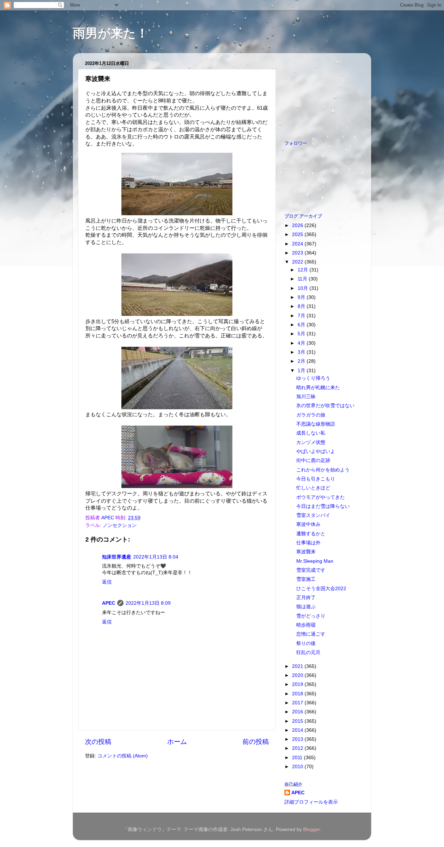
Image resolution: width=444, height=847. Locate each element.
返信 (107, 582)
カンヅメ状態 (310, 442)
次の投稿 (98, 741)
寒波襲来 (306, 551)
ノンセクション (120, 525)
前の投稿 (255, 741)
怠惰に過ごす (310, 634)
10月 (303, 288)
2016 (298, 711)
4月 (302, 343)
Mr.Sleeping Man (314, 561)
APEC (108, 603)
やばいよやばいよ (315, 451)
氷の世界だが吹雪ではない (325, 405)
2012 (298, 748)
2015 (298, 721)
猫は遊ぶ (306, 606)
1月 (302, 370)
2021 (298, 666)
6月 (302, 324)
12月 (303, 269)
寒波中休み (308, 524)
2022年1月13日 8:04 (155, 557)
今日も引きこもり (315, 478)
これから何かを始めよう (323, 469)
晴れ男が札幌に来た (318, 387)
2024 (298, 243)
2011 (298, 757)
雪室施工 (306, 579)
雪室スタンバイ (313, 515)
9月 (302, 297)
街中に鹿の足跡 (313, 460)
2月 (302, 361)
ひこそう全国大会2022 (321, 588)
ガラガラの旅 (310, 415)
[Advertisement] (319, 93)
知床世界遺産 (116, 557)
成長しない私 (310, 433)
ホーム (177, 741)
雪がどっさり (310, 616)
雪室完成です (310, 570)
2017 (298, 702)
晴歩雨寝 (306, 625)
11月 (303, 279)
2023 (298, 252)
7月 (302, 315)
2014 (298, 730)
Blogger (311, 829)
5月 (302, 333)
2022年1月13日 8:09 (148, 603)
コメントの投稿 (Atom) (122, 755)
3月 (302, 352)
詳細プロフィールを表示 (311, 802)
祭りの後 (306, 643)
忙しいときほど (313, 487)
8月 (302, 306)
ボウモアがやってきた (320, 497)
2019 (298, 684)
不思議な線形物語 (315, 424)
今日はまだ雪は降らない (323, 506)
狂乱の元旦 (308, 652)
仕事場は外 (308, 542)
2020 (298, 675)
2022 (298, 262)
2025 (298, 234)
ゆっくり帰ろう (313, 378)
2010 (298, 766)
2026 (298, 225)
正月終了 (306, 597)
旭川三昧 (306, 396)
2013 (298, 739)
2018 (298, 693)
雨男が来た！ (110, 33)
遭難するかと (310, 533)
